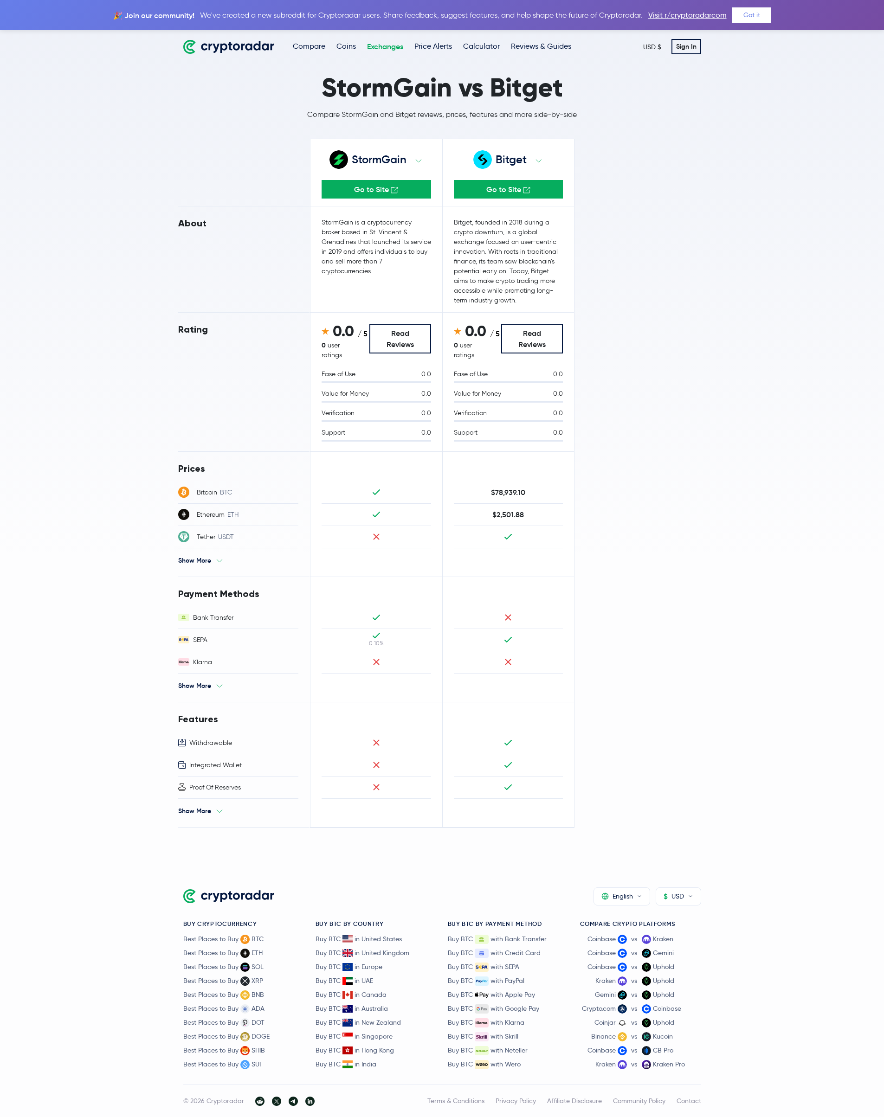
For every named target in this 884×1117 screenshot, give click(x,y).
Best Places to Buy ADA (224, 1008)
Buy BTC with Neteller (488, 1050)
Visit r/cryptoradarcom (687, 15)
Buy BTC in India (346, 1064)
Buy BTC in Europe (349, 967)
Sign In (686, 46)
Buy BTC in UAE (344, 980)
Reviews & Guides (541, 46)
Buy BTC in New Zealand (358, 1022)
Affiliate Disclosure (574, 1101)
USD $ (652, 47)
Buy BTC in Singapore (354, 1036)
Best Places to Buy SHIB (224, 1050)
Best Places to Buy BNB (223, 994)
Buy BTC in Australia (352, 1008)
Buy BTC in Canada (351, 994)
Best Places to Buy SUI (222, 1064)
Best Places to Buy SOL (223, 967)
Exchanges (385, 46)
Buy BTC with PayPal (486, 980)
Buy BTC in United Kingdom (362, 953)
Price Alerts (433, 46)
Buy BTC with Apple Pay (491, 994)
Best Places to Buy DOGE (226, 1036)
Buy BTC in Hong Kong (355, 1050)
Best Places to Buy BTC (223, 939)
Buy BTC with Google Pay (493, 1008)
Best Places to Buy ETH (223, 953)
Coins (346, 46)
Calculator (481, 46)
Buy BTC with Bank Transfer (497, 939)
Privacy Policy (516, 1101)
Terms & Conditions (455, 1101)
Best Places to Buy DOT (224, 1022)
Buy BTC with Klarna (486, 1022)
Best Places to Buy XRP (223, 980)
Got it (751, 15)
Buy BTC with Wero (484, 1064)
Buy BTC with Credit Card (494, 953)
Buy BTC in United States (359, 939)
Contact (689, 1101)
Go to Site (372, 189)
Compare (309, 46)
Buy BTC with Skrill (483, 1036)
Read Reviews (400, 338)
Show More (194, 560)
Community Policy (639, 1101)
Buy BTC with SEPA (483, 967)
